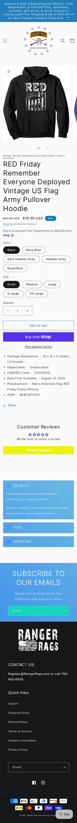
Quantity (8, 302)
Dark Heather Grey (21, 259)
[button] (5, 40)
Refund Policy (18, 722)
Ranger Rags (32, 815)
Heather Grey (56, 259)
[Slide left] (29, 148)
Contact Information (22, 740)
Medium (32, 284)
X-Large (13, 293)
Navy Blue (33, 250)
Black (11, 250)
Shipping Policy (19, 713)
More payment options (38, 346)
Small (11, 284)
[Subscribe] (64, 611)
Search (13, 703)
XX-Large (37, 293)
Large (52, 284)
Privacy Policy (18, 749)
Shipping (8, 224)
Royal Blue (15, 268)
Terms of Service (20, 731)
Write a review (38, 450)
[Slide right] (47, 148)
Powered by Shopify (48, 815)
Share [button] (12, 405)
